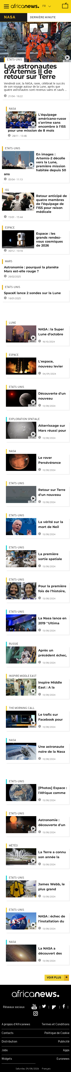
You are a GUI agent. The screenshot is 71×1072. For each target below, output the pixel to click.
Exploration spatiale (24, 419)
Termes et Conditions (55, 1024)
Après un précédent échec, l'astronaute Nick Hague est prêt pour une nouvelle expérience (52, 653)
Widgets (7, 1059)
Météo (13, 845)
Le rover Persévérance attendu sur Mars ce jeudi (52, 461)
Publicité (63, 1041)
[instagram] (36, 1013)
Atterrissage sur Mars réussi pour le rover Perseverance (52, 429)
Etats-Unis (14, 59)
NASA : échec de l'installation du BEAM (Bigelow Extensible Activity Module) (51, 919)
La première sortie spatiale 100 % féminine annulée (50, 557)
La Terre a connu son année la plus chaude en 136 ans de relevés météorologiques (52, 855)
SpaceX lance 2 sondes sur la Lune (32, 293)
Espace (10, 227)
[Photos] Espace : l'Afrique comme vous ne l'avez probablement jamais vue (52, 791)
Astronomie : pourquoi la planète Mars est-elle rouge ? (31, 269)
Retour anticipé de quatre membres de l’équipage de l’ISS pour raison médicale (51, 204)
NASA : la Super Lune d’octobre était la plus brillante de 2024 (52, 332)
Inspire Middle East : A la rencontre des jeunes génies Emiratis (50, 686)
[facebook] (64, 1007)
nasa (9, 17)
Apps (66, 1050)
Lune (12, 322)
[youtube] (34, 1007)
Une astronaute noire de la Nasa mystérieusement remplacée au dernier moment (52, 750)
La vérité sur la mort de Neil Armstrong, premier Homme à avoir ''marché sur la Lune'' (52, 525)
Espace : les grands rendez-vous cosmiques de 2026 (49, 239)
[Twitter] (44, 1007)
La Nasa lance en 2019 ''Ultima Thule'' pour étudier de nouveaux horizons (52, 621)
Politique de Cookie (56, 1033)
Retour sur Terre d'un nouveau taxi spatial (51, 493)
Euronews (63, 1059)
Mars (8, 261)
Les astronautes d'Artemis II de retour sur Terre (30, 71)
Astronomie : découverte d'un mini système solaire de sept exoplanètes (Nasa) (51, 823)
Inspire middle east (22, 676)
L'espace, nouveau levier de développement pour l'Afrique (51, 365)
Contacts (7, 1033)
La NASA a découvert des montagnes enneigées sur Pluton (50, 952)
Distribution (9, 1041)
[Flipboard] (54, 1007)
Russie (13, 644)
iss (7, 190)
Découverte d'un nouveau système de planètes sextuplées (52, 397)
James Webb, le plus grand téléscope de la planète (51, 887)
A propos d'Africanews (16, 1024)
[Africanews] (25, 6)
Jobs (5, 1050)
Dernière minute (43, 17)
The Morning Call (22, 708)
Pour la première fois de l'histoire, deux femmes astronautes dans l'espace (52, 589)
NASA (12, 108)
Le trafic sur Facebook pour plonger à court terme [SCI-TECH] (52, 718)
